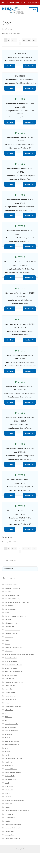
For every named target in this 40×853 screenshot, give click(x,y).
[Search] (35, 569)
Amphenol (8, 592)
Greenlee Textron (10, 692)
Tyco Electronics (10, 831)
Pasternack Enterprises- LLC (13, 772)
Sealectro (8, 797)
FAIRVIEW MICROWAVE (11, 661)
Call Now (10, 66)
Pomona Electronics (11, 779)
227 (29, 40)
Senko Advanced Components (14, 800)
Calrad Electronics (10, 626)
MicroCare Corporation (12, 745)
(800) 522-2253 (33, 2)
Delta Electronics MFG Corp (13, 647)
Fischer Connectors (11, 675)
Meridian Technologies (12, 741)
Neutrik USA (8, 762)
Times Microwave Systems (13, 824)
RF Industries (9, 786)
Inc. (6, 713)
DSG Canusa (8, 651)
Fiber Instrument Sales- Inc (13, 665)
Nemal (7, 755)
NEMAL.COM (14, 2)
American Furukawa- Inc (12, 588)
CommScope (9, 637)
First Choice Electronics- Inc (13, 672)
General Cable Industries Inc (14, 682)
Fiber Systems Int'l (11, 668)
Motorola (7, 751)
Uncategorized (9, 835)
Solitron (7, 807)
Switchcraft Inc (9, 814)
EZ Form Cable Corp (11, 658)
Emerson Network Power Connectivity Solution (19, 654)
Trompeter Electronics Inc (13, 828)
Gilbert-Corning (10, 686)
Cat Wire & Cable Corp (11, 633)
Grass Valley (9, 689)
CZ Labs (7, 644)
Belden (7, 612)
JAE (6, 720)
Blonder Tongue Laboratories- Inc (15, 616)
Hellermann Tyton (10, 699)
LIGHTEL (7, 738)
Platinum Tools (9, 776)
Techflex (7, 821)
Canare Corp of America (12, 630)
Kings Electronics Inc (11, 731)
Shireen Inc (8, 804)
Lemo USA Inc (9, 734)
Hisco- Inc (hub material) (13, 706)
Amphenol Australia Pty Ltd (13, 599)
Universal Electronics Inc (12, 838)
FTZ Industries (9, 679)
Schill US (7, 793)
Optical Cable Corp (11, 769)
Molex (6, 748)
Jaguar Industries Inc (11, 724)
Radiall (7, 783)
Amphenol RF (9, 605)
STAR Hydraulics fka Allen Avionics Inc (17, 811)
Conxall (7, 640)
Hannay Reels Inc (10, 696)
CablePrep (8, 619)
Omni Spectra (9, 765)
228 (34, 40)
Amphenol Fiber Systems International (17, 602)
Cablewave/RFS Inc (11, 623)
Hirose (7, 703)
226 (24, 40)
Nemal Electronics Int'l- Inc (13, 758)
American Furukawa (11, 585)
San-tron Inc (9, 790)
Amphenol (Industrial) (12, 595)
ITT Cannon (8, 717)
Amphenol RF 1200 (10, 609)
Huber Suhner (9, 710)
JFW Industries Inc (10, 727)
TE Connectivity (10, 817)
